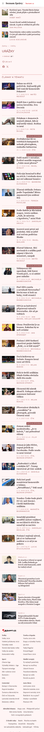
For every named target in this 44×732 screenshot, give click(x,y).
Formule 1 (5, 675)
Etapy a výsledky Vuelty (32, 641)
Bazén (20, 720)
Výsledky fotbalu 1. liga (10, 665)
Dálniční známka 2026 (31, 689)
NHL (3, 678)
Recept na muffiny (30, 665)
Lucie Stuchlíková (27, 111)
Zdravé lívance (28, 668)
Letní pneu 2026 (29, 686)
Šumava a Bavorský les (10, 692)
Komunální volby (8, 654)
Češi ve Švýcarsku (8, 695)
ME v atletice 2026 (8, 672)
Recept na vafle (28, 675)
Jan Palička (16, 27)
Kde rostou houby (15, 712)
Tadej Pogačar (28, 648)
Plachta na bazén (30, 720)
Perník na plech (29, 678)
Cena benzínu (28, 712)
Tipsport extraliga (8, 668)
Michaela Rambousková (29, 280)
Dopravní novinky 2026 (31, 692)
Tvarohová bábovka (30, 672)
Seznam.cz (29, 3)
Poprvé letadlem (8, 689)
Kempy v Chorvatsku (9, 686)
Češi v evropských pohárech (21, 715)
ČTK (34, 150)
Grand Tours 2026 (29, 654)
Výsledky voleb (7, 645)
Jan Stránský (26, 334)
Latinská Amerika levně (10, 699)
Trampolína (12, 724)
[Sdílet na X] (7, 66)
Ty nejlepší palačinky (30, 662)
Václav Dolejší (32, 319)
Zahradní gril (27, 727)
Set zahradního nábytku (12, 727)
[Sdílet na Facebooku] (3, 66)
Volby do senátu (7, 651)
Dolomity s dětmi (8, 702)
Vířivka (36, 727)
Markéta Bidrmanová (28, 510)
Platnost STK (27, 702)
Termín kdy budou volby (10, 648)
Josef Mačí (15, 17)
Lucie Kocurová (18, 40)
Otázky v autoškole (30, 699)
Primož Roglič (28, 651)
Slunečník (21, 724)
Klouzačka (30, 724)
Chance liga (6, 662)
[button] (5, 12)
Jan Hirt (26, 645)
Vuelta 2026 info (29, 638)
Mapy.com (21, 709)
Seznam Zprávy (25, 383)
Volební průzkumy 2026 (10, 641)
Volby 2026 (6, 638)
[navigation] (3, 3)
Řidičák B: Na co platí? (31, 695)
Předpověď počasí (33, 709)
